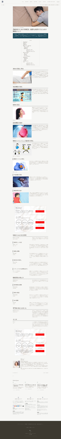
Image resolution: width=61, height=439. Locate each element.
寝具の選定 (25, 59)
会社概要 (27, 427)
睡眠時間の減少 (26, 48)
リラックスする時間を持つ (27, 56)
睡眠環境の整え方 (25, 57)
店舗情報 (30, 427)
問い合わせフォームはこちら (43, 409)
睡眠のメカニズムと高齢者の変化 (27, 45)
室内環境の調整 (26, 58)
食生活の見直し (26, 55)
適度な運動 (25, 54)
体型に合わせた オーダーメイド (30, 50)
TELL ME (18, 27)
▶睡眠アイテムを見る (40, 211)
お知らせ (33, 427)
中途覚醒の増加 (26, 47)
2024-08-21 (14, 27)
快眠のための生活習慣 (25, 52)
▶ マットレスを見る (40, 222)
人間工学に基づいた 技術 (29, 49)
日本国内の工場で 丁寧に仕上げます (30, 51)
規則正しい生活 (26, 53)
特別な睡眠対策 (22, 27)
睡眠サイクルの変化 (26, 46)
